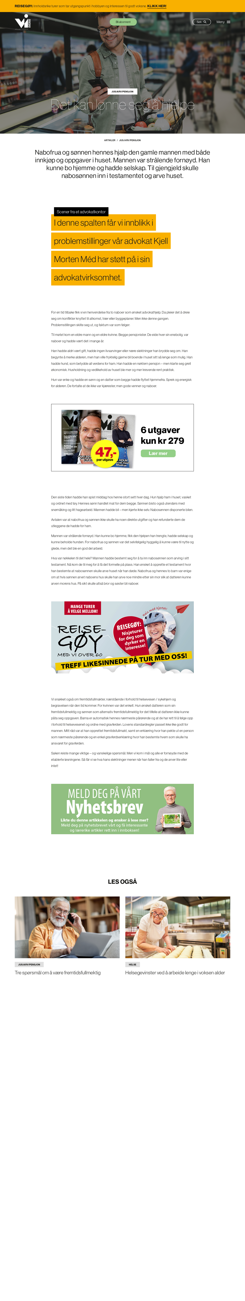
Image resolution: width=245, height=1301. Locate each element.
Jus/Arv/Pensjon (122, 91)
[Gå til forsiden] (23, 22)
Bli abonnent (123, 22)
